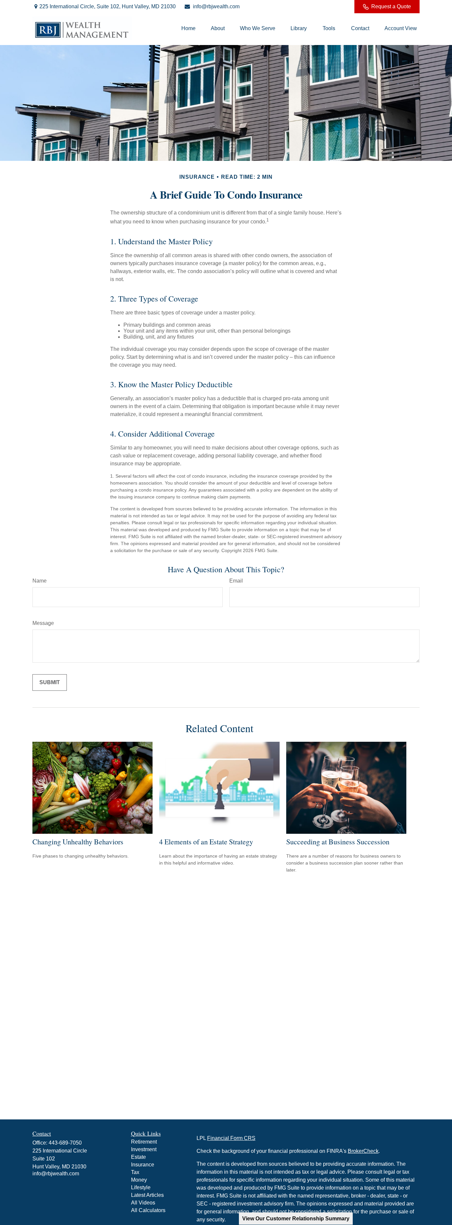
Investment (144, 1149)
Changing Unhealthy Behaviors (77, 841)
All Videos (143, 1202)
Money (139, 1180)
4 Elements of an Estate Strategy (206, 841)
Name (39, 581)
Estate (138, 1157)
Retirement (144, 1142)
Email (236, 581)
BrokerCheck (363, 1151)
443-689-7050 (65, 1143)
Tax (135, 1172)
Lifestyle (141, 1187)
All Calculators (148, 1210)
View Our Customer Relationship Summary (295, 1218)
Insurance (142, 1164)
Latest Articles (147, 1195)
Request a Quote (391, 6)
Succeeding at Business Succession (337, 841)
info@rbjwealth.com (216, 6)
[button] (188, 28)
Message (43, 623)
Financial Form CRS (231, 1138)
